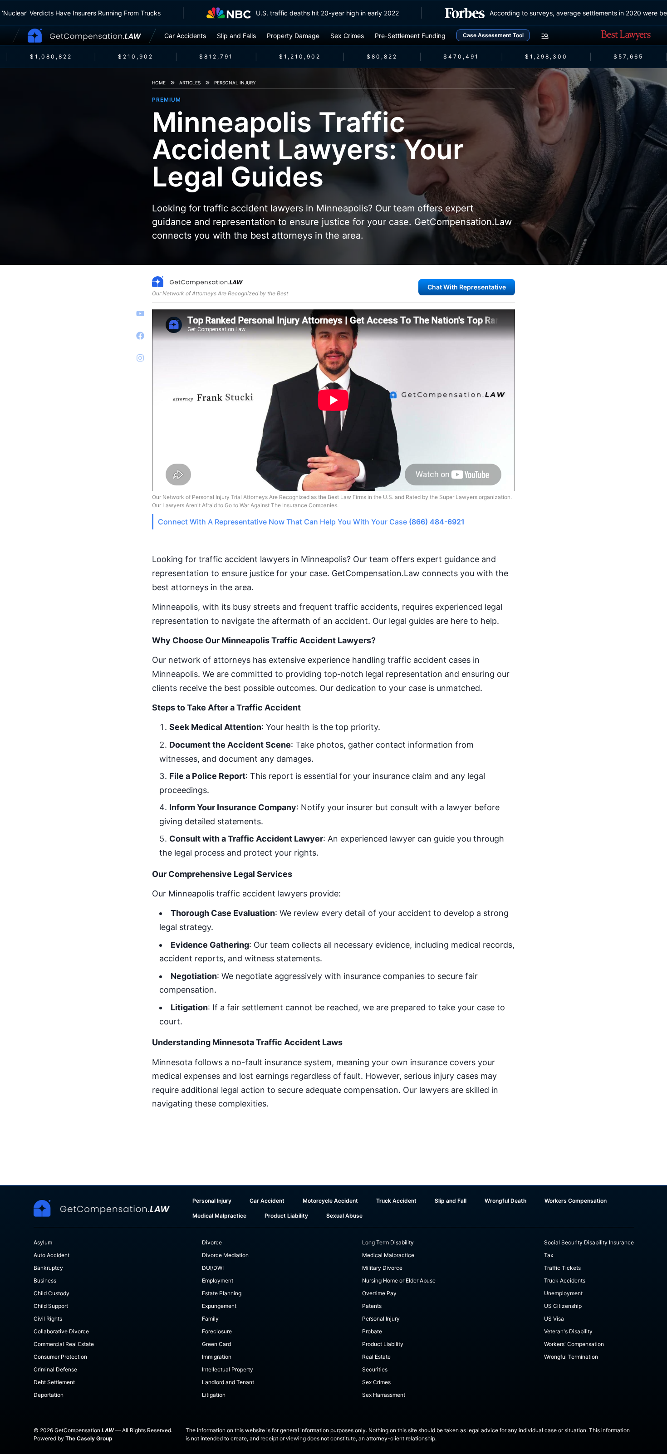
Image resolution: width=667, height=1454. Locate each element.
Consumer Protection (60, 1356)
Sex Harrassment (383, 1394)
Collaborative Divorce (61, 1331)
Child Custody (51, 1293)
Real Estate (376, 1356)
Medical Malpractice (219, 1215)
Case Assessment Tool (493, 35)
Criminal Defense (55, 1369)
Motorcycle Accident (330, 1200)
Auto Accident (51, 1255)
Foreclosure (217, 1331)
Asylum (43, 1242)
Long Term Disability (388, 1242)
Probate (372, 1331)
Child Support (51, 1305)
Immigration (216, 1356)
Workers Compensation (575, 1200)
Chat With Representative (466, 287)
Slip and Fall (450, 1200)
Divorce (212, 1242)
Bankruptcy (48, 1267)
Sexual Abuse (344, 1215)
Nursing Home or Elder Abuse (399, 1280)
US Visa (554, 1318)
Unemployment (563, 1293)
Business (45, 1280)
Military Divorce (382, 1267)
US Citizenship (563, 1305)
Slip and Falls (236, 35)
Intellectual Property (227, 1369)
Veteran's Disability (568, 1331)
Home (159, 82)
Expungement (219, 1305)
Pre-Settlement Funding (410, 35)
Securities (374, 1369)
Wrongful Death (505, 1200)
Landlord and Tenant (228, 1382)
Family (210, 1318)
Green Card (216, 1344)
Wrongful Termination (571, 1356)
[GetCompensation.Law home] (84, 36)
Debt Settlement (54, 1382)
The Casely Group (89, 1438)
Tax (548, 1255)
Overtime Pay (379, 1293)
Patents (372, 1305)
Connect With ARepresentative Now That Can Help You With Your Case (311, 521)
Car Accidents (185, 35)
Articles (190, 82)
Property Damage (293, 35)
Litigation (214, 1394)
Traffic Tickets (562, 1267)
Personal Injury (235, 82)
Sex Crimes (347, 35)
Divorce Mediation (225, 1255)
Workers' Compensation (574, 1344)
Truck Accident (396, 1200)
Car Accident (267, 1200)
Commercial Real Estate (64, 1344)
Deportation (49, 1394)
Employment (217, 1280)
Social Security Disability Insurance (589, 1242)
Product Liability (286, 1215)
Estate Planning (221, 1293)
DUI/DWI (213, 1267)
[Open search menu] (545, 36)
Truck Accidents (564, 1280)
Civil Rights (48, 1318)
